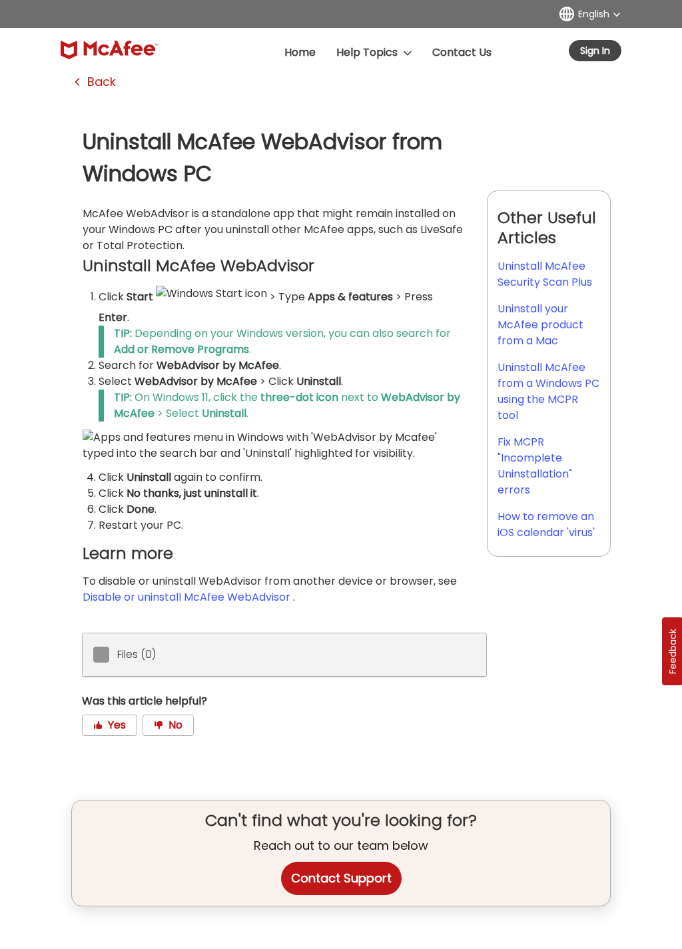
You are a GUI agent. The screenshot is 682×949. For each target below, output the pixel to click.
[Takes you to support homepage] (110, 50)
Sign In (595, 50)
